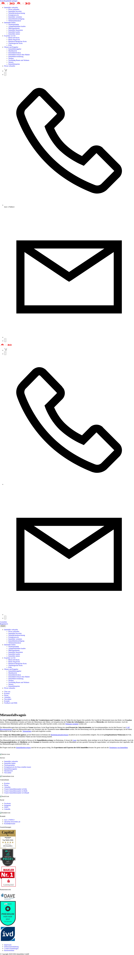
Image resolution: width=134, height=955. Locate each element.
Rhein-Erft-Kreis (13, 38)
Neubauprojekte (13, 24)
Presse (6, 785)
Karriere (7, 783)
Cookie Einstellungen (11, 948)
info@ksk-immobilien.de (12, 822)
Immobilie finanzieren (15, 30)
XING (6, 807)
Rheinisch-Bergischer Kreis (17, 41)
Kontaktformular (9, 823)
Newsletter (7, 773)
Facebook (7, 803)
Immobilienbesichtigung (16, 19)
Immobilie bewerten (15, 11)
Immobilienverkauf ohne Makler (19, 55)
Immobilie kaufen (14, 32)
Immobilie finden (9, 22)
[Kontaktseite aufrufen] (69, 337)
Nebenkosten (27, 731)
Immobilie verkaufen (11, 7)
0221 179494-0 (9, 820)
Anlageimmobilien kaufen (17, 26)
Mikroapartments (14, 28)
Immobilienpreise (14, 64)
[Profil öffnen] (5, 74)
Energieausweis (13, 15)
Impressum (7, 945)
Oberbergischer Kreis (15, 43)
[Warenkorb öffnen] (5, 71)
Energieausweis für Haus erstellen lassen (17, 767)
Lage (74, 740)
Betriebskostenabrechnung (59, 735)
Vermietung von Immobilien (118, 747)
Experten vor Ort (9, 36)
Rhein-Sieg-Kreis (14, 39)
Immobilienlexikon (14, 53)
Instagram (7, 805)
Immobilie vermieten (15, 17)
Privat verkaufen (13, 9)
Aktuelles (7, 787)
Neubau (11, 58)
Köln (10, 45)
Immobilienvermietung (15, 56)
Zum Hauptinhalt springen (8, 1)
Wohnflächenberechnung (16, 13)
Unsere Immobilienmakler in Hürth (15, 791)
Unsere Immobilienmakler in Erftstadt (16, 793)
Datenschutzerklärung (11, 947)
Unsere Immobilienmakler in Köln (15, 789)
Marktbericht (12, 51)
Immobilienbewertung (23, 747)
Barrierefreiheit (9, 950)
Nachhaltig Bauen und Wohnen (18, 60)
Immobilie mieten (14, 34)
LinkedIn (7, 809)
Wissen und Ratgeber (11, 47)
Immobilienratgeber (14, 49)
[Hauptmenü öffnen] (5, 340)
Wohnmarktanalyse (14, 21)
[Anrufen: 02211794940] (69, 205)
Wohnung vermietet (71, 724)
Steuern (10, 62)
